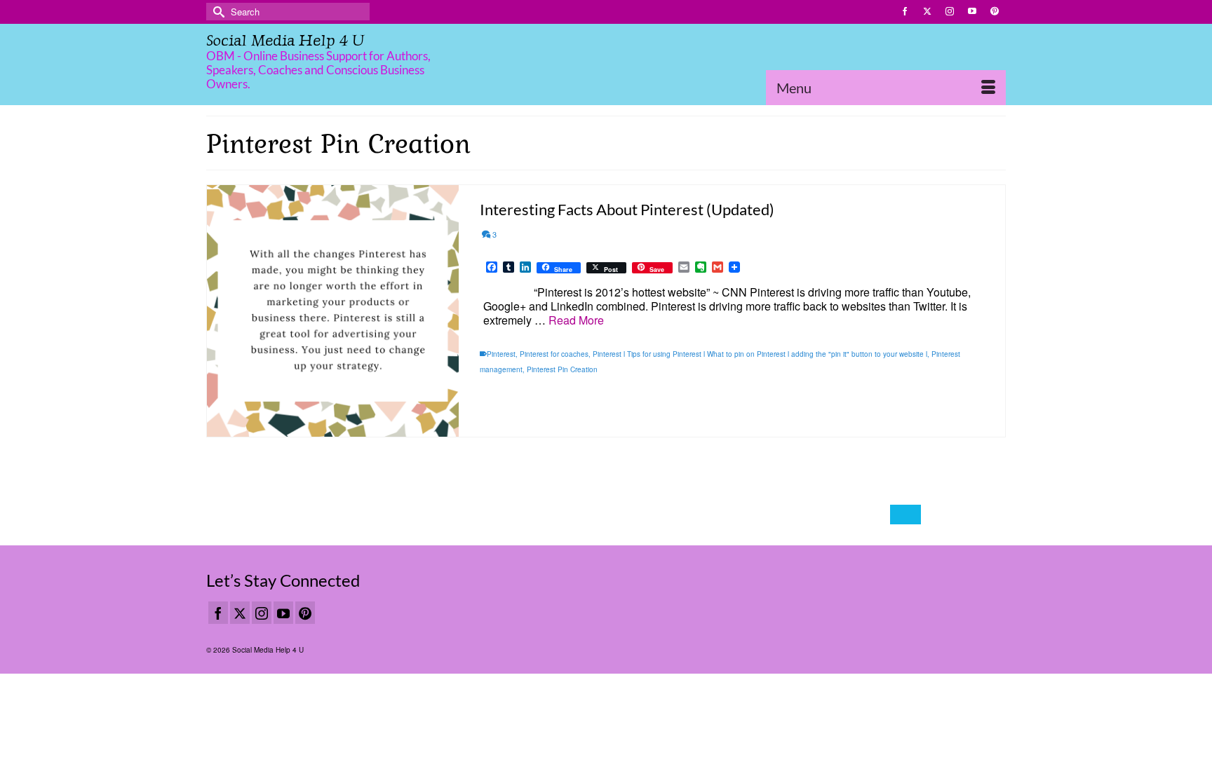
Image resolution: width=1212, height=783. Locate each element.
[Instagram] (261, 612)
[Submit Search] (216, 11)
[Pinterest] (305, 612)
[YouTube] (283, 612)
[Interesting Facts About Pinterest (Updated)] (333, 311)
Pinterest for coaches (554, 354)
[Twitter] (240, 612)
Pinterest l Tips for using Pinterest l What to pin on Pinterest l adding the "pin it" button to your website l (760, 354)
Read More (576, 320)
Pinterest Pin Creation (562, 369)
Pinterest (501, 354)
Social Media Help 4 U (285, 40)
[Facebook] (218, 612)
